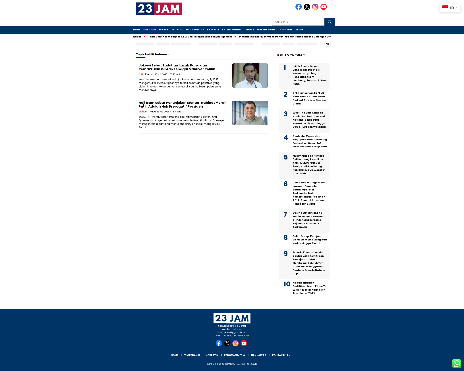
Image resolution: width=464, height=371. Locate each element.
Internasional (267, 29)
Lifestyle (213, 29)
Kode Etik (212, 355)
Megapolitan (195, 29)
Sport (250, 29)
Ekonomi (177, 29)
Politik (164, 29)
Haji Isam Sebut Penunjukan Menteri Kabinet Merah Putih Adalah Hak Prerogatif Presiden (183, 104)
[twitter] (307, 9)
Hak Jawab (258, 355)
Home (136, 29)
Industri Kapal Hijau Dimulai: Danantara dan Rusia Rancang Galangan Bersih (280, 36)
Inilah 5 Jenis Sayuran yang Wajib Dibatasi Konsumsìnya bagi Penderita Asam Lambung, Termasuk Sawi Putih (309, 75)
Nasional (149, 29)
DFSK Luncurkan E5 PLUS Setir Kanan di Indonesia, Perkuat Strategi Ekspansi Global (310, 98)
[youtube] (324, 9)
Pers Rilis (286, 29)
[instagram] (316, 9)
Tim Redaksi (192, 355)
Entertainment (232, 29)
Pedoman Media (234, 355)
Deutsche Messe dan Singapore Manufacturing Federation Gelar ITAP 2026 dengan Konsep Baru (310, 141)
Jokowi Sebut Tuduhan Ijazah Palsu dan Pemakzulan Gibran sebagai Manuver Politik (177, 67)
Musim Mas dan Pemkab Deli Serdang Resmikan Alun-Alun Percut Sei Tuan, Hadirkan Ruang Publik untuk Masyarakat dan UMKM (309, 164)
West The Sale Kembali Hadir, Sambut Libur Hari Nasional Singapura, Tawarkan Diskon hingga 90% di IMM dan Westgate (310, 120)
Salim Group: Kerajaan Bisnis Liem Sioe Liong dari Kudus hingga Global (310, 239)
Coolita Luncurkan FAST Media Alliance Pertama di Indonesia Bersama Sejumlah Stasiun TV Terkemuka (308, 220)
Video (299, 29)
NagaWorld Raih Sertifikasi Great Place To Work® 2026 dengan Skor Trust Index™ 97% (309, 288)
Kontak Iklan (281, 355)
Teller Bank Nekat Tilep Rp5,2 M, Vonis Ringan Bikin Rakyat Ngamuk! (183, 36)
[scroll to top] (447, 365)
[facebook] (299, 9)
